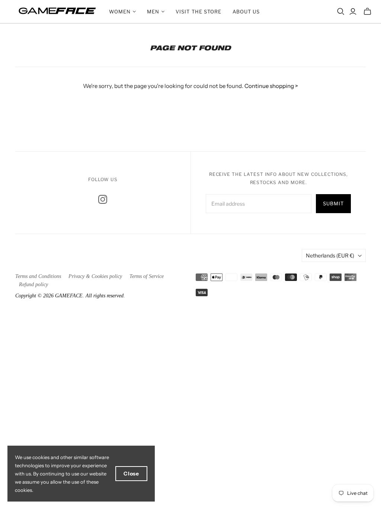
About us (246, 12)
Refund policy (33, 284)
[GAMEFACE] (57, 10)
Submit (333, 203)
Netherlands (330, 255)
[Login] (353, 11)
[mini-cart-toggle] (367, 11)
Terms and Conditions (38, 276)
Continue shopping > (271, 85)
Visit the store (198, 12)
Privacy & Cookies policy (95, 276)
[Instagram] (102, 199)
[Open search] (341, 11)
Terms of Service (146, 276)
